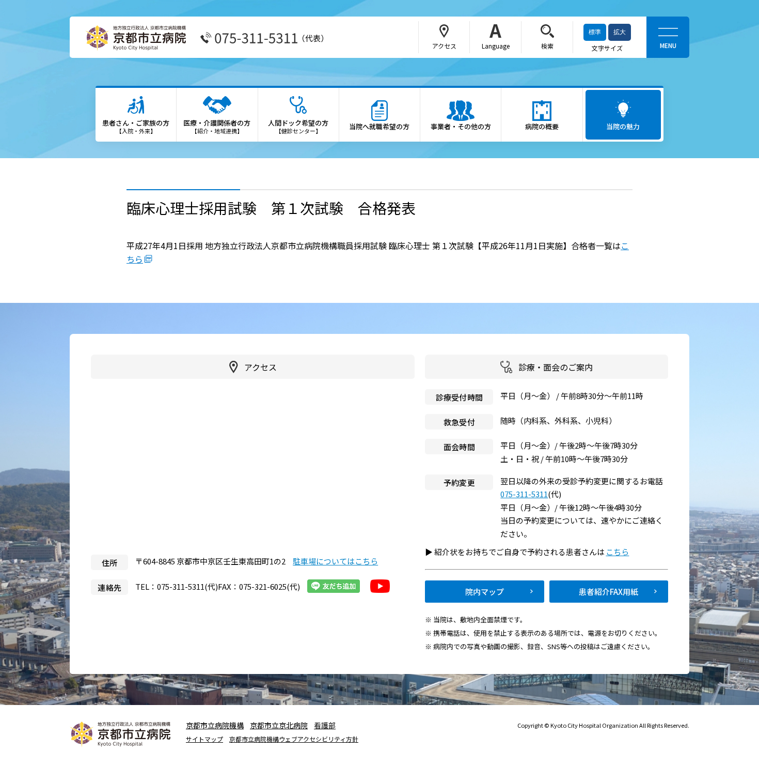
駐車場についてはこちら (335, 561)
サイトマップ (204, 739)
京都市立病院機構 (215, 725)
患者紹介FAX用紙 (608, 591)
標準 (595, 32)
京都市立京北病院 (279, 725)
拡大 (619, 32)
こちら (622, 552)
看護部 (325, 725)
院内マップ (484, 591)
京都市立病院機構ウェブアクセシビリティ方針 (293, 739)
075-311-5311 (524, 494)
